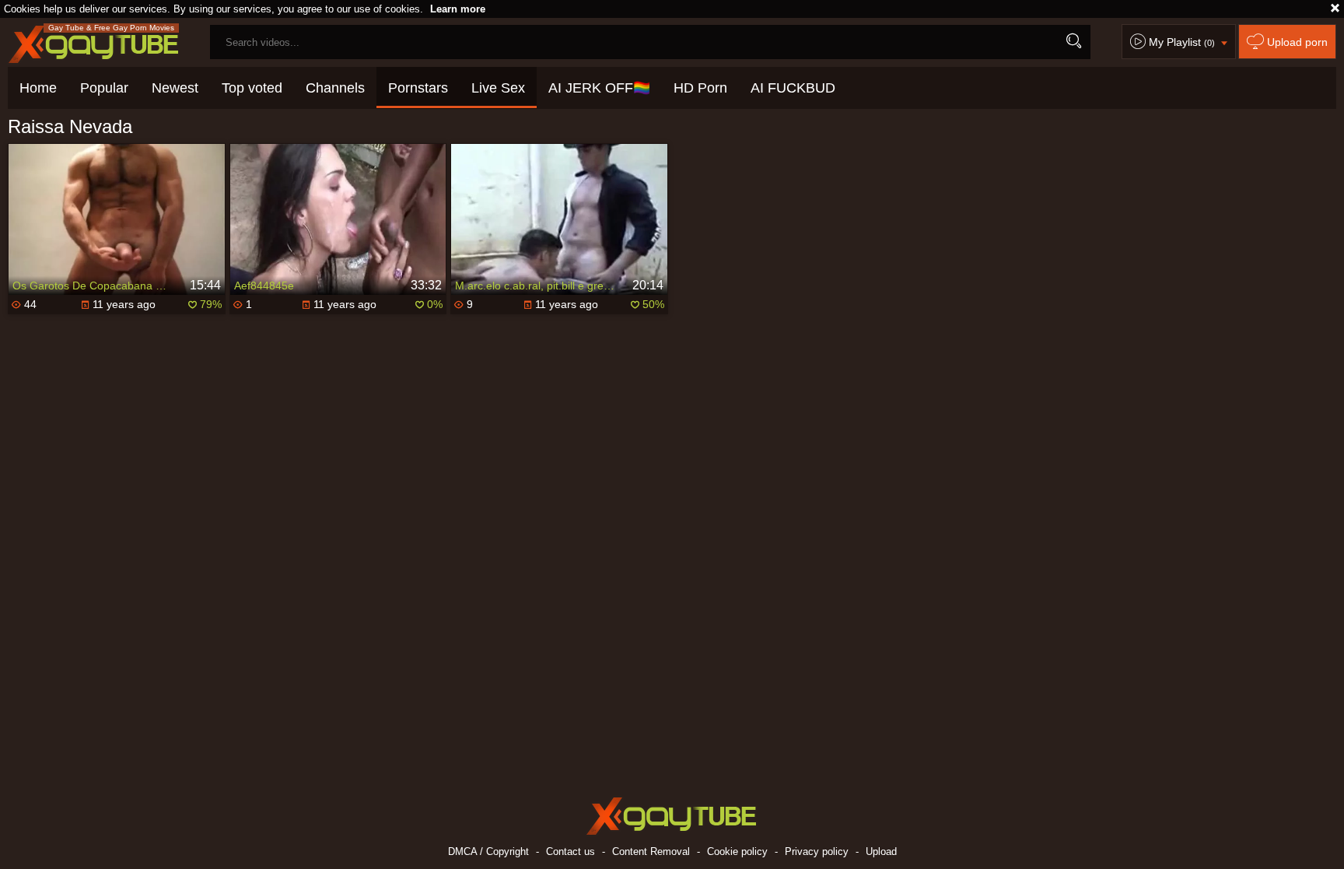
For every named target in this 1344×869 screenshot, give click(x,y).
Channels (335, 88)
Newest (175, 88)
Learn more (457, 9)
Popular (104, 88)
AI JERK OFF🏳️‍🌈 (599, 88)
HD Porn (700, 88)
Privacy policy (817, 851)
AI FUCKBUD (793, 88)
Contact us (570, 851)
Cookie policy (737, 851)
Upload (881, 851)
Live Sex (498, 88)
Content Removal (651, 851)
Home (38, 88)
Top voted (252, 88)
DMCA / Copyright (488, 851)
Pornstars (418, 88)
